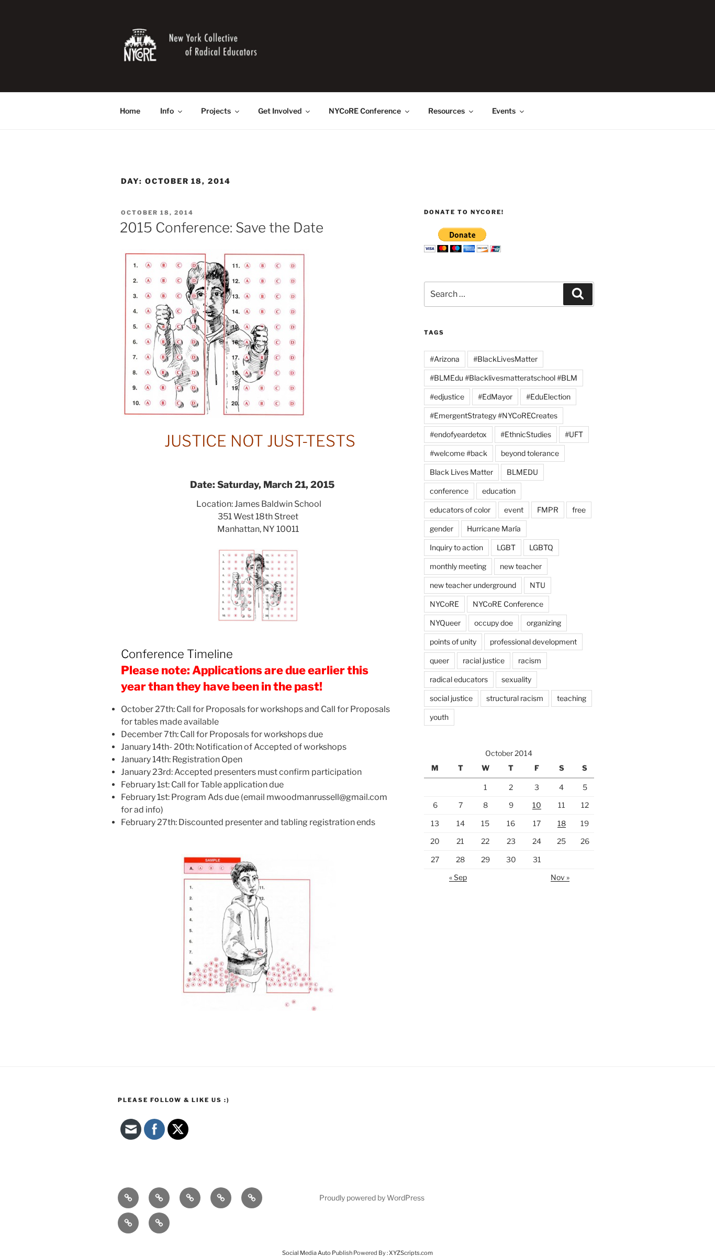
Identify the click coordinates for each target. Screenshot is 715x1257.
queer (439, 660)
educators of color (460, 509)
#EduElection (548, 396)
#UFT (574, 434)
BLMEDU (522, 472)
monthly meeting (458, 566)
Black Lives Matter (461, 472)
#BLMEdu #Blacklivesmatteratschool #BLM (503, 377)
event (513, 509)
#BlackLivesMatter (505, 358)
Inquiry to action (456, 547)
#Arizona (445, 358)
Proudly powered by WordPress (371, 1197)
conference (449, 490)
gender (441, 528)
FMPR (547, 509)
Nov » (560, 877)
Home (130, 110)
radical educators (459, 679)
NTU (537, 585)
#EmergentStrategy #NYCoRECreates (493, 415)
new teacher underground (473, 585)
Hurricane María (494, 528)
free (579, 509)
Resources (446, 110)
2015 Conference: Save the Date (221, 227)
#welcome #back (458, 453)
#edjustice (447, 396)
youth (439, 717)
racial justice (484, 660)
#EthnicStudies (525, 434)
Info (167, 110)
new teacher (521, 566)
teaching (571, 698)
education (499, 490)
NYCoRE (444, 603)
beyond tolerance (530, 453)
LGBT (506, 547)
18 (561, 823)
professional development (533, 641)
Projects (216, 110)
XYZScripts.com (411, 1252)
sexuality (516, 679)
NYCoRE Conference (365, 110)
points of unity (453, 641)
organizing (544, 622)
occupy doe (493, 622)
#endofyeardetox (458, 434)
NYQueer (445, 622)
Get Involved (279, 110)
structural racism (514, 698)
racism (529, 660)
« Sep (458, 877)
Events (504, 110)
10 (536, 804)
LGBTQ (541, 547)
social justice (451, 698)
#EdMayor (495, 396)
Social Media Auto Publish (317, 1252)
